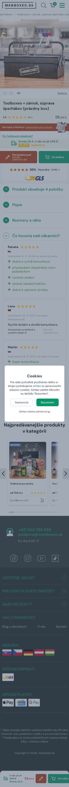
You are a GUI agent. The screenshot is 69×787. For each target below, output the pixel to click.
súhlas (37, 386)
